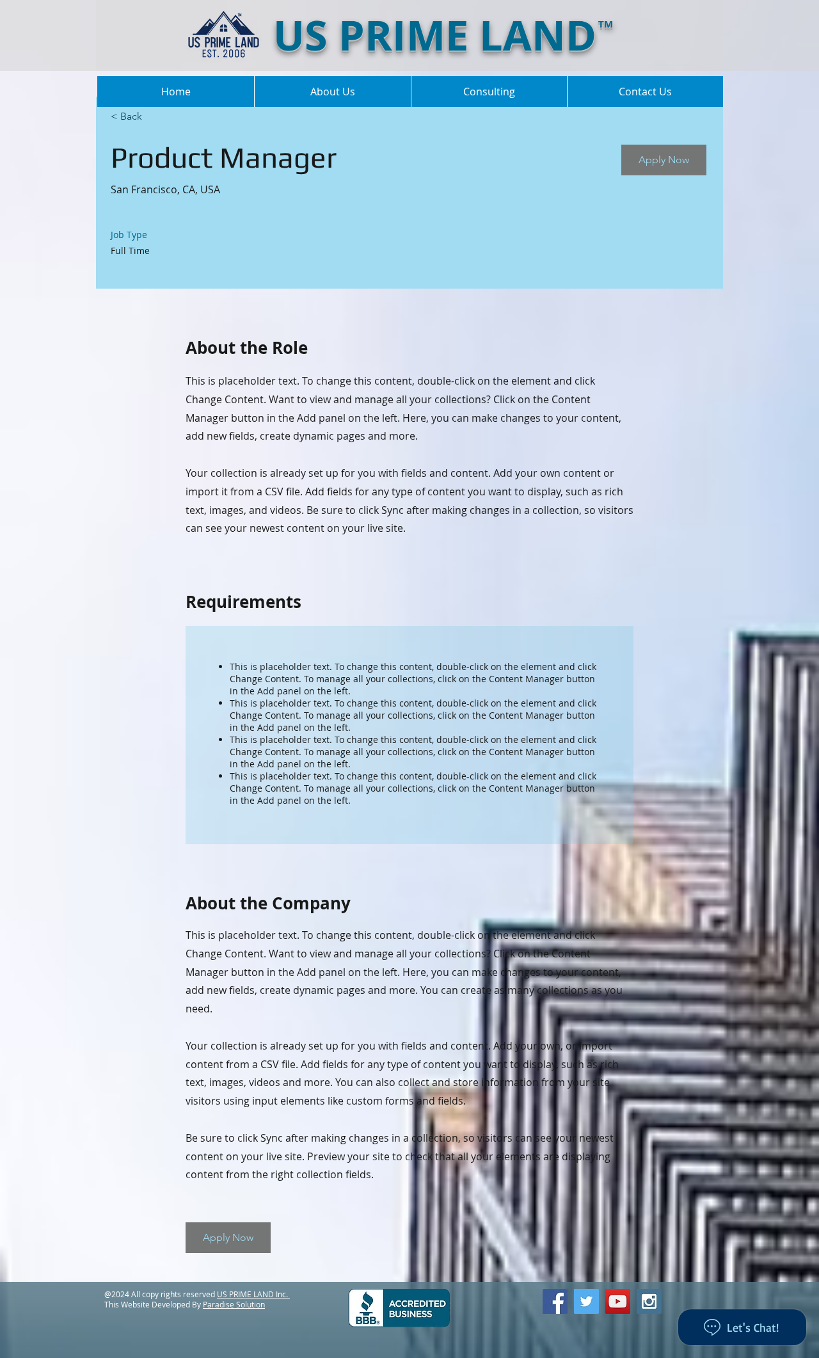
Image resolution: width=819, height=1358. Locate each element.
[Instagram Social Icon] (649, 1301)
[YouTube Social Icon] (617, 1301)
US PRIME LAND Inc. (253, 1294)
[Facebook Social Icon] (555, 1301)
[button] (663, 160)
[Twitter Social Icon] (586, 1301)
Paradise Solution (234, 1304)
